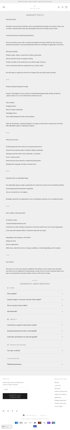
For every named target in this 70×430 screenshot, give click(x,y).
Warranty (57, 388)
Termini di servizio (60, 403)
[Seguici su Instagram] (3, 411)
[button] (7, 426)
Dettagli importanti (60, 400)
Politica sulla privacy (61, 391)
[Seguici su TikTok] (17, 411)
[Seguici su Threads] (8, 411)
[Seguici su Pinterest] (12, 411)
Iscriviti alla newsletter (15, 396)
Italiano (42, 415)
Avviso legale (59, 406)
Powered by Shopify (43, 419)
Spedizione (58, 397)
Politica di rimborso (61, 394)
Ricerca (57, 382)
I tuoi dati (58, 385)
